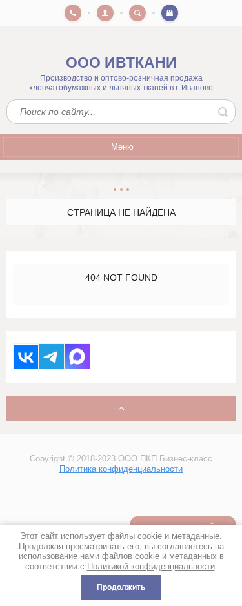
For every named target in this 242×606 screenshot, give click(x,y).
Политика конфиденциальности (121, 469)
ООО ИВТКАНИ (121, 63)
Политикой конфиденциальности (151, 566)
